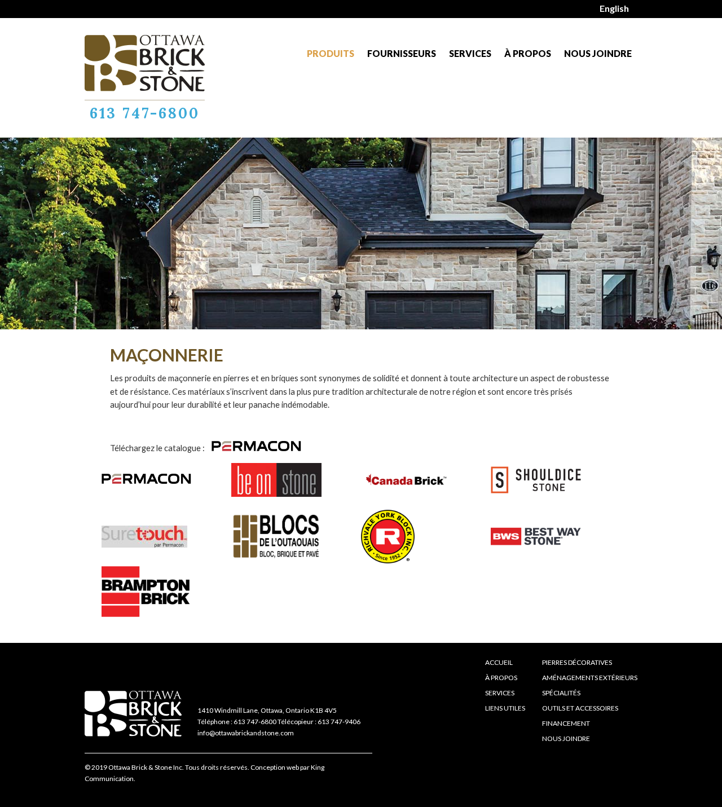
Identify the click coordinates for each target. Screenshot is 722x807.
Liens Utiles (505, 708)
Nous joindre (598, 53)
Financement (566, 723)
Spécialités (561, 693)
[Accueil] (145, 63)
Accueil (499, 662)
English (614, 8)
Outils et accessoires (580, 708)
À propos (527, 53)
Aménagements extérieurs (589, 677)
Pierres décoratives (577, 662)
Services (470, 53)
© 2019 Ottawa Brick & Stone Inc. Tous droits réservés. (167, 767)
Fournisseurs (401, 53)
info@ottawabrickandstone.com (245, 733)
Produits (330, 53)
